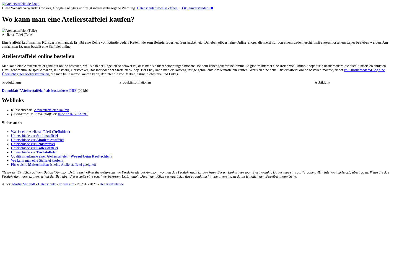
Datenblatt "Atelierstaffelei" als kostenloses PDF (39, 90)
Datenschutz (47, 184)
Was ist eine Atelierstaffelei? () (40, 132)
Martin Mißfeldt (23, 184)
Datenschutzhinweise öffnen (157, 8)
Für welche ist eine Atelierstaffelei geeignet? (53, 164)
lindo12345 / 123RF (72, 114)
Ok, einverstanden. (197, 8)
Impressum (66, 184)
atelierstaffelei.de (112, 184)
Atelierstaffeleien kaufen (51, 110)
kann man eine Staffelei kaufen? (37, 160)
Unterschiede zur (34, 136)
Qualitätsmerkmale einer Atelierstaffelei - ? (61, 156)
